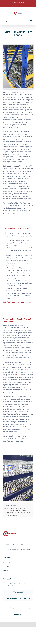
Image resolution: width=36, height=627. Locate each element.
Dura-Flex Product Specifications (14, 302)
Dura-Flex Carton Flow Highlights (19, 510)
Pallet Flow (15, 375)
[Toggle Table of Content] (29, 505)
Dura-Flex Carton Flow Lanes (14, 508)
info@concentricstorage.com (18, 4)
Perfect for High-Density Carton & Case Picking (19, 514)
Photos (28, 302)
